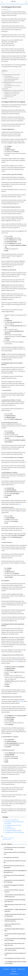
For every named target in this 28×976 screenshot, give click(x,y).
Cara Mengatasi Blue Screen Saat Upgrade (11, 74)
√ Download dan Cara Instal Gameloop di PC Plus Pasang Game (14, 881)
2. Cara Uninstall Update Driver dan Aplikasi (12, 85)
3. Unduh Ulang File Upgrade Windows (11, 79)
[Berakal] (13, 2)
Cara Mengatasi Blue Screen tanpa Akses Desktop (12, 90)
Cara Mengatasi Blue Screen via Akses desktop (12, 82)
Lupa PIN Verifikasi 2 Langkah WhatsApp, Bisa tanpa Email (15, 910)
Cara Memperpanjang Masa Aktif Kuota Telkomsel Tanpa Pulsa (13, 920)
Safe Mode (20, 701)
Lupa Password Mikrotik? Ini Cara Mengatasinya (12, 925)
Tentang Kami (6, 969)
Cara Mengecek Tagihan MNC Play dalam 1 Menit (14, 929)
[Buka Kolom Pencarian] (26, 2)
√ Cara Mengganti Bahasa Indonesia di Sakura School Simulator (15, 962)
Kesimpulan (4, 98)
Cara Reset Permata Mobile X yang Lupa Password (14, 891)
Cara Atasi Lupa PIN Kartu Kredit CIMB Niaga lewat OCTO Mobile (15, 939)
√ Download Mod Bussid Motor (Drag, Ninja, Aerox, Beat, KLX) (15, 900)
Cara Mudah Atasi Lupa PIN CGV (11, 857)
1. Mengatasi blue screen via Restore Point (12, 92)
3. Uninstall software (8, 87)
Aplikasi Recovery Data (7, 839)
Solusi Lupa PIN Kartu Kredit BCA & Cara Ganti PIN (15, 861)
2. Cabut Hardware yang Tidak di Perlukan (11, 77)
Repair (16, 661)
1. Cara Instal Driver (7, 84)
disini (20, 504)
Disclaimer (14, 971)
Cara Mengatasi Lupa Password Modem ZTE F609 (15, 954)
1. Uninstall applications (8, 76)
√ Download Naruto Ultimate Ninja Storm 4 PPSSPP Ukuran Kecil (14, 895)
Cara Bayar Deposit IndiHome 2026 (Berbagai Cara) (14, 853)
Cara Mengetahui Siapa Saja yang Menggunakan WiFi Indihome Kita (15, 871)
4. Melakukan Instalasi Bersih (9, 81)
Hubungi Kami (13, 969)
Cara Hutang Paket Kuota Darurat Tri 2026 (14, 958)
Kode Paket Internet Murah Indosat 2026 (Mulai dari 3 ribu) (14, 944)
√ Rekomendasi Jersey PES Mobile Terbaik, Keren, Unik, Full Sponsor (14, 949)
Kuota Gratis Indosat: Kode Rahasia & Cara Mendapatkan (14, 866)
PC (3, 836)
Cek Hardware (5, 89)
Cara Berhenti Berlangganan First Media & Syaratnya (14, 886)
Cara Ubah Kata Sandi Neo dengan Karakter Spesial (14, 934)
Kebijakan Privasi (21, 969)
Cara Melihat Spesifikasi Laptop (8, 838)
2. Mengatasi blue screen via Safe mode (11, 93)
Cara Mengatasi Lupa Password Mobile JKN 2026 (14, 876)
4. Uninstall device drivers (9, 96)
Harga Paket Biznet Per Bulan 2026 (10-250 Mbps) (15, 905)
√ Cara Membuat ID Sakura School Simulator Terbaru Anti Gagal (14, 848)
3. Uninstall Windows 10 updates (10, 95)
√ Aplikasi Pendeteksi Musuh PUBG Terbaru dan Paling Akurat (14, 915)
